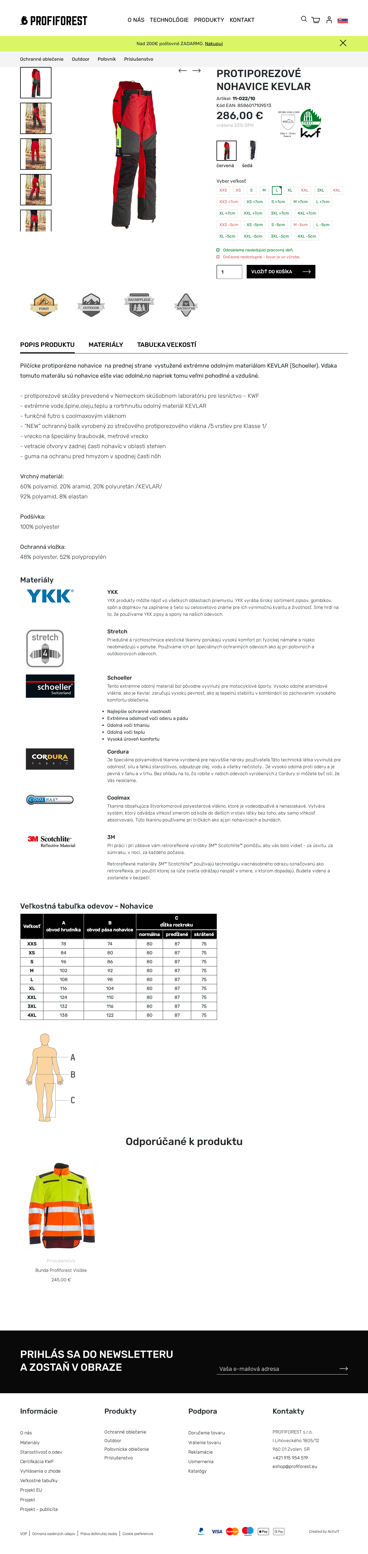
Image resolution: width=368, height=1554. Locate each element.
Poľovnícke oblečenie (126, 1449)
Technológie (169, 19)
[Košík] (315, 19)
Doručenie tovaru (206, 1433)
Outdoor (80, 59)
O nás (136, 19)
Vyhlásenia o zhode (40, 1471)
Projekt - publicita (39, 1509)
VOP (23, 1534)
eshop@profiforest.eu (295, 1466)
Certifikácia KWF (37, 1461)
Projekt (27, 1500)
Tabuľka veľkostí (166, 345)
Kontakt (242, 19)
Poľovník (107, 59)
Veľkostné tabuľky (39, 1480)
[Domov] (53, 20)
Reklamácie (200, 1452)
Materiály (106, 345)
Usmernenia (201, 1461)
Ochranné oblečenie (42, 59)
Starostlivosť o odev (41, 1452)
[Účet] (329, 20)
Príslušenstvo (138, 59)
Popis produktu (47, 345)
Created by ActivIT (324, 1531)
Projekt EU (31, 1490)
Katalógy (197, 1471)
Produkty (209, 19)
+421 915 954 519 (290, 1458)
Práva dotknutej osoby (98, 1534)
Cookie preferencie (137, 1534)
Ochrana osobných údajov (53, 1534)
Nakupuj (214, 43)
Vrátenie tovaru (204, 1442)
